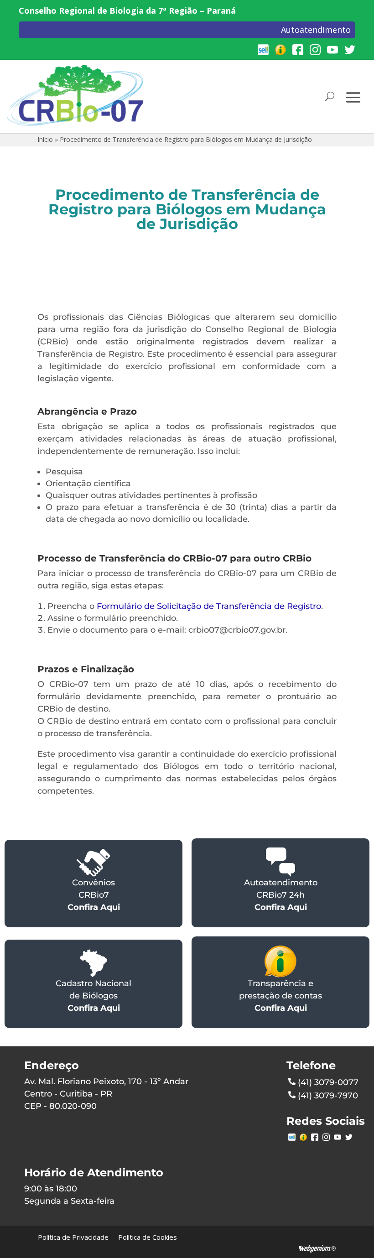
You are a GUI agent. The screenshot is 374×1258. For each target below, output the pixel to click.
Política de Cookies (147, 1237)
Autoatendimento (316, 29)
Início (45, 139)
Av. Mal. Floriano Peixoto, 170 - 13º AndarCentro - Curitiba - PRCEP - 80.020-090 (106, 1093)
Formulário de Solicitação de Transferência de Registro (209, 606)
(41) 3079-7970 (328, 1096)
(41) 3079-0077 (328, 1082)
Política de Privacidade (73, 1237)
